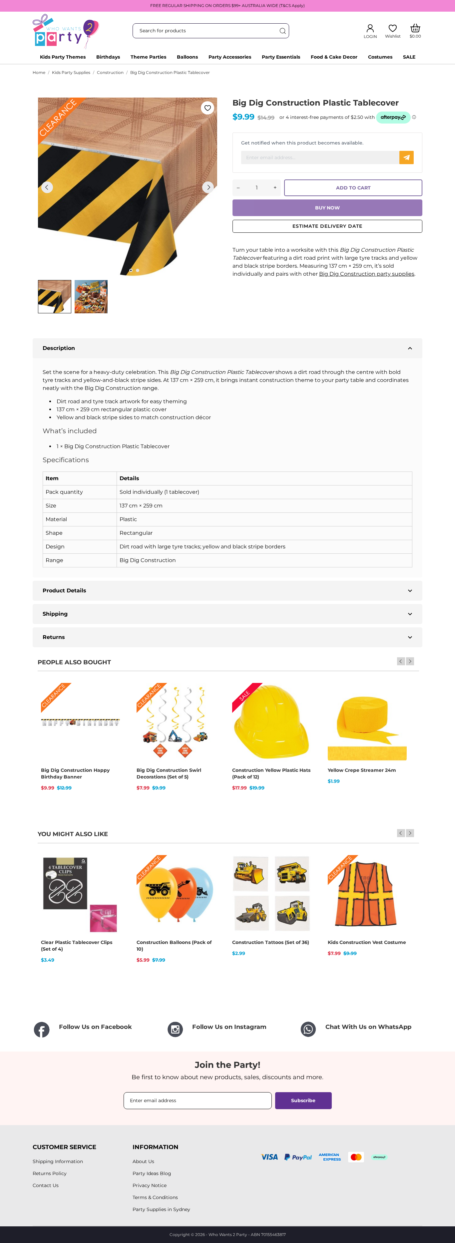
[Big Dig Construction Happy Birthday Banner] (111, 706)
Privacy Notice (150, 1185)
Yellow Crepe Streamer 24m (362, 770)
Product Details (228, 591)
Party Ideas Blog (152, 1173)
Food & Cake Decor (334, 57)
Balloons (187, 57)
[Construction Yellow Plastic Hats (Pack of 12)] (302, 706)
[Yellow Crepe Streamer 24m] (397, 706)
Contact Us (46, 1185)
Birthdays (108, 57)
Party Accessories (230, 57)
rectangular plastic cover (134, 409)
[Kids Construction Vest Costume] (397, 878)
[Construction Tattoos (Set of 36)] (302, 878)
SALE (409, 57)
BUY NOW (327, 208)
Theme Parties (148, 57)
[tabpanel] (127, 187)
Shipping (228, 614)
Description (228, 348)
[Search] (282, 30)
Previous (401, 661)
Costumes (380, 57)
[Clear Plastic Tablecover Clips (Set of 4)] (111, 878)
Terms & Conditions (155, 1197)
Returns (228, 637)
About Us (143, 1161)
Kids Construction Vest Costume (367, 942)
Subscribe (303, 1100)
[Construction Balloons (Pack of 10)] (206, 878)
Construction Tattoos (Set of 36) (270, 942)
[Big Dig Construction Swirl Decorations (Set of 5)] (206, 706)
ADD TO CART (353, 188)
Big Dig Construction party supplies (366, 274)
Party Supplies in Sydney (161, 1209)
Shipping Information (58, 1161)
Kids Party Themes (63, 57)
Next (410, 661)
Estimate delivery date (327, 226)
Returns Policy (50, 1173)
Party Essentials (281, 57)
